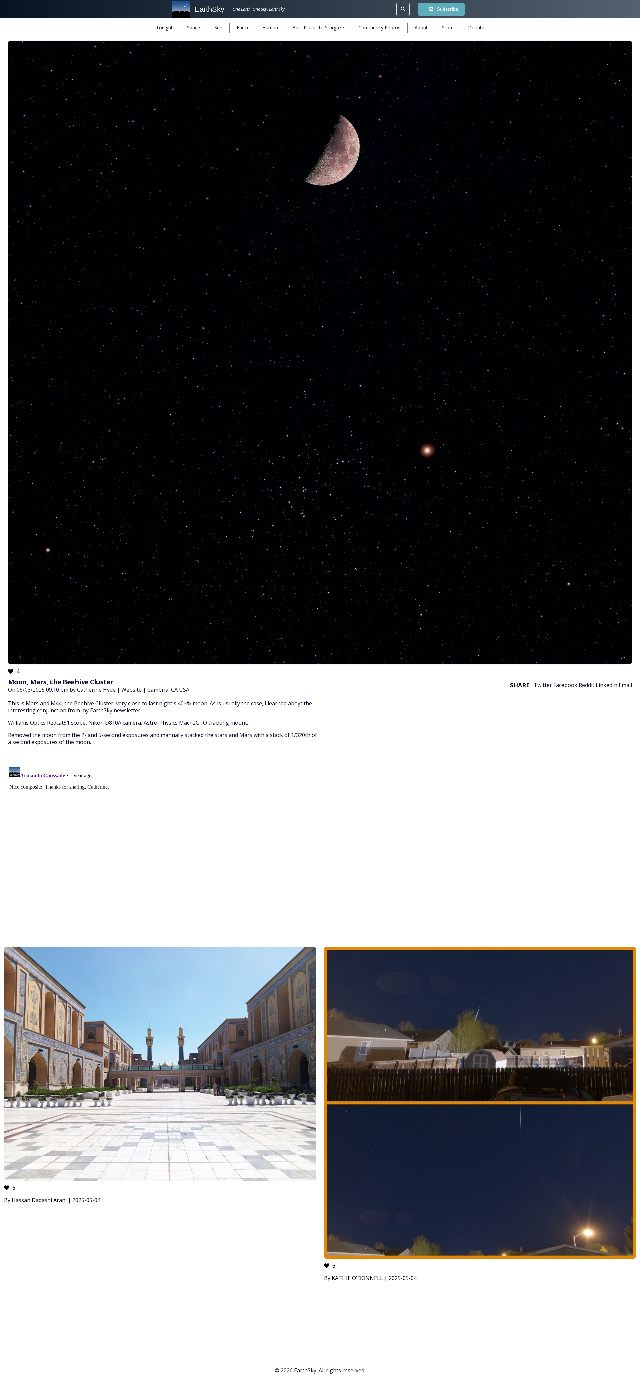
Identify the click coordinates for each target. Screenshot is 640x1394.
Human (270, 27)
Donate (476, 27)
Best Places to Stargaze (318, 27)
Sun (218, 27)
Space (193, 27)
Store (448, 27)
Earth (242, 27)
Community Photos (379, 27)
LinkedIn (606, 685)
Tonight (164, 27)
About (421, 27)
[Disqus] (320, 847)
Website (131, 689)
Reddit (586, 685)
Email (625, 685)
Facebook (565, 685)
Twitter (543, 685)
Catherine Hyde (96, 689)
